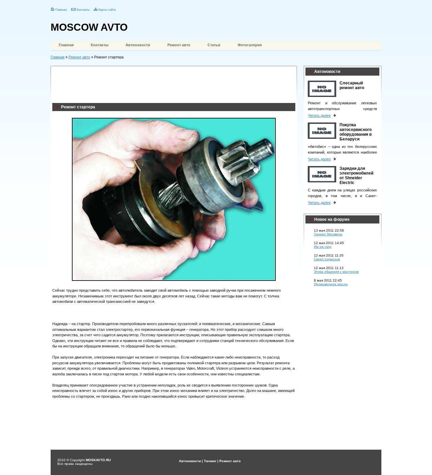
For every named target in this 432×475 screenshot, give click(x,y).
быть (157, 363)
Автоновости (138, 45)
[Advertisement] (175, 83)
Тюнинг (210, 461)
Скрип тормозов (327, 259)
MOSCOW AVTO (89, 27)
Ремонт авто (178, 45)
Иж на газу (322, 246)
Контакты (83, 9)
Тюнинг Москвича (328, 234)
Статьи (214, 45)
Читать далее (319, 115)
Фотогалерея (250, 45)
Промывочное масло (331, 284)
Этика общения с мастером (336, 271)
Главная (61, 9)
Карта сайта (107, 9)
